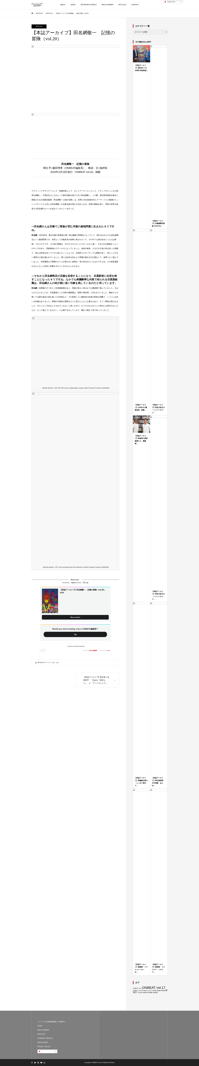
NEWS (73, 5)
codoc (108, 650)
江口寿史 (140, 992)
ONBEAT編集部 (93, 650)
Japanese (45, 1051)
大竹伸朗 (153, 990)
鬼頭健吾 (155, 992)
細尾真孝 (145, 992)
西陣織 (150, 992)
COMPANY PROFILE (45, 1038)
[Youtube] (41, 1062)
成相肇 (159, 990)
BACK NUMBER (107, 5)
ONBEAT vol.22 (146, 990)
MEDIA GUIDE (42, 1042)
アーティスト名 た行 (52, 662)
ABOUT (63, 5)
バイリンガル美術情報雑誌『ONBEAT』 (51, 1022)
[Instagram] (38, 1062)
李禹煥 (163, 990)
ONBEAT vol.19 (137, 990)
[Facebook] (32, 1062)
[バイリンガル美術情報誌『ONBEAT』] (37, 5)
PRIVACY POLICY (44, 1046)
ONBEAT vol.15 (137, 988)
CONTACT (135, 5)
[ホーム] (32, 13)
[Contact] (44, 1062)
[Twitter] (35, 1062)
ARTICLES (122, 5)
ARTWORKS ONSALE (88, 5)
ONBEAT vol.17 (153, 987)
